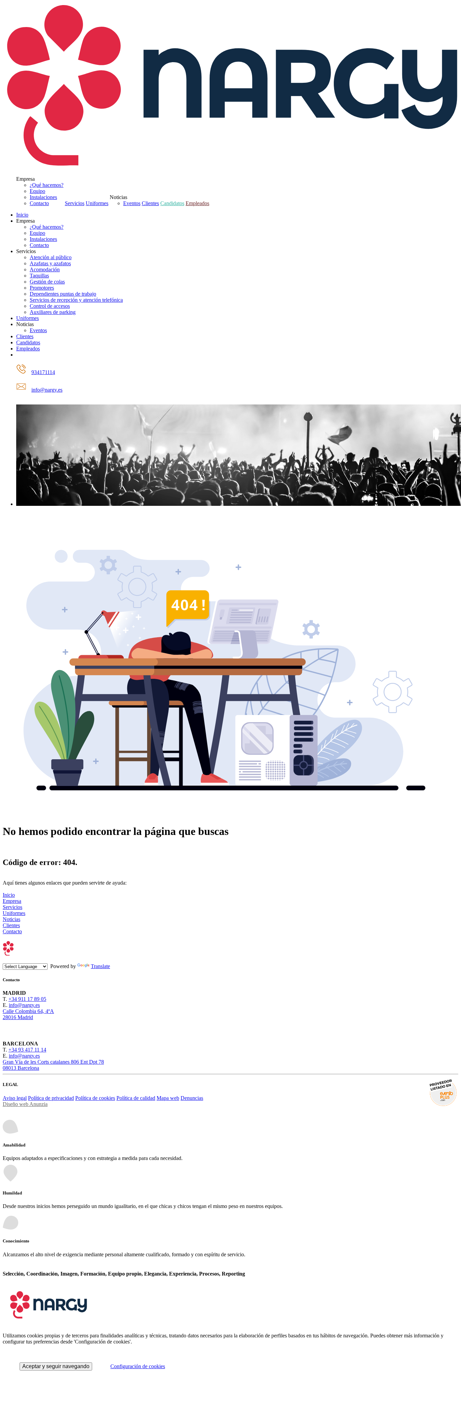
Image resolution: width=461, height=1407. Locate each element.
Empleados (197, 203)
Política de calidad (135, 1098)
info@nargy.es (46, 390)
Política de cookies (95, 1098)
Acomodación (45, 269)
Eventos (131, 203)
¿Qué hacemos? (46, 185)
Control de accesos (50, 306)
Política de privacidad (51, 1098)
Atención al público (51, 257)
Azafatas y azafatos (50, 263)
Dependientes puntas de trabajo (63, 294)
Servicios (74, 203)
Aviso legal (15, 1098)
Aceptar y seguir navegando (55, 1366)
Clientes (150, 203)
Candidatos (172, 203)
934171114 (43, 372)
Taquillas (39, 275)
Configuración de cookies (137, 1366)
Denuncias (192, 1098)
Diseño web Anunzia (25, 1104)
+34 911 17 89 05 (27, 999)
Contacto (39, 203)
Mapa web (168, 1098)
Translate (100, 966)
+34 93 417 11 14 (27, 1050)
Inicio (22, 215)
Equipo (37, 191)
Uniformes (97, 203)
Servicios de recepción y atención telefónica (76, 300)
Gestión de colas (47, 282)
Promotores (42, 288)
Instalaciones (43, 197)
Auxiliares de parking (53, 312)
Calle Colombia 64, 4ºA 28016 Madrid (28, 1014)
